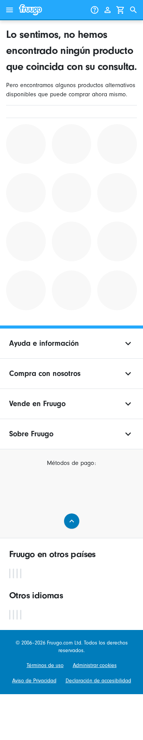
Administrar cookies (95, 665)
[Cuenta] (107, 9)
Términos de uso (45, 665)
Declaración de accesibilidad (98, 680)
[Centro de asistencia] (94, 9)
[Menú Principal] (9, 9)
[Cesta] (120, 9)
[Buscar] (133, 9)
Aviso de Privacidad (34, 680)
